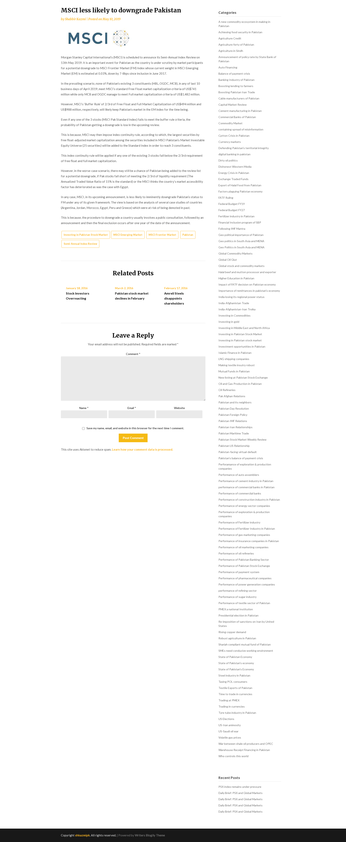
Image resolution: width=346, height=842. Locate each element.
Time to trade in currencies (235, 694)
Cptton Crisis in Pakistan (233, 135)
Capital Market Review (232, 104)
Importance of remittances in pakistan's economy (249, 290)
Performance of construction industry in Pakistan (249, 499)
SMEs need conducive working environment (245, 650)
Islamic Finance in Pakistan (234, 352)
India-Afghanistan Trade (233, 303)
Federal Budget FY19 (231, 203)
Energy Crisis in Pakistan (233, 172)
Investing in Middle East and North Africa (244, 328)
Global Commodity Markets (235, 253)
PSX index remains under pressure (239, 786)
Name (84, 408)
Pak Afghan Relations (231, 396)
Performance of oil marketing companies (243, 547)
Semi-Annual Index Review (80, 243)
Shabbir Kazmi (75, 19)
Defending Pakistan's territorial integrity (243, 148)
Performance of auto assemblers (238, 474)
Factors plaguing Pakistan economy (240, 191)
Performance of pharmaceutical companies (245, 578)
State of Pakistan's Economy (236, 669)
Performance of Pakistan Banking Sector (243, 559)
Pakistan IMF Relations (232, 421)
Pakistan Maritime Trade (233, 433)
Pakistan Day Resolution (233, 408)
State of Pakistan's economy (236, 663)
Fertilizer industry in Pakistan (236, 216)
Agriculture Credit (229, 38)
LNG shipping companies (233, 359)
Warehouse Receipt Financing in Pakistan (244, 750)
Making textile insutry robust (236, 365)
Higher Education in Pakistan (236, 278)
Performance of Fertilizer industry (239, 522)
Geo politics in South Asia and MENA (241, 241)
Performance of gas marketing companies (244, 534)
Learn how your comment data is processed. (142, 449)
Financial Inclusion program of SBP (239, 222)
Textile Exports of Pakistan (235, 688)
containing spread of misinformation (240, 129)
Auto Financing (227, 67)
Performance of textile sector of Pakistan (244, 603)
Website (179, 408)
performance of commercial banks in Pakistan (246, 487)
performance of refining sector (237, 590)
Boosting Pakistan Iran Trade (236, 92)
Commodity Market (230, 123)
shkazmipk (82, 835)
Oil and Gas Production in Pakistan (240, 383)
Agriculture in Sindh (230, 50)
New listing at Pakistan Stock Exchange (243, 377)
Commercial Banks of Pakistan (237, 117)
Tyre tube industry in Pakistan (237, 712)
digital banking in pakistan (234, 154)
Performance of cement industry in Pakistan (245, 481)
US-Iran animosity (229, 725)
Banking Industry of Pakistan (236, 79)
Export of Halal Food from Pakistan (239, 185)
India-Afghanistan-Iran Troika (236, 309)
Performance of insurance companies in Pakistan (248, 541)
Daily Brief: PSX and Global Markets (240, 793)
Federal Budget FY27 (231, 210)
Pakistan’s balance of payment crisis (240, 458)
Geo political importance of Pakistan (241, 235)
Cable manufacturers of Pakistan (238, 98)
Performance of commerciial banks (239, 493)
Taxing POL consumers (232, 681)
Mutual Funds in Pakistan (234, 371)
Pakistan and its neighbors (234, 402)
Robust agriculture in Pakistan (237, 638)
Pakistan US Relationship (234, 445)
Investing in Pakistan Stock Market (86, 234)
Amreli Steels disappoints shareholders (174, 298)
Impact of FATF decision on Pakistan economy (247, 284)
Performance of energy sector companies (244, 505)
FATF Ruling (225, 197)
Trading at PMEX (228, 700)
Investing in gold (228, 321)
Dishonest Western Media (234, 166)
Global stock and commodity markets (241, 266)
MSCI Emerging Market (127, 234)
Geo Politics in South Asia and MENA (241, 247)
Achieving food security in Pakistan (240, 32)
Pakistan (187, 234)
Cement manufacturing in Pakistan (240, 110)
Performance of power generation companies (246, 584)
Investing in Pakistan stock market (240, 340)
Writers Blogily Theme (150, 835)
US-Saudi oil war (228, 731)
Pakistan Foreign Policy (232, 414)
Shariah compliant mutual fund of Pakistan (244, 644)
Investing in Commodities (234, 315)
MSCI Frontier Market (162, 234)
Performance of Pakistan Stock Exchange (244, 565)
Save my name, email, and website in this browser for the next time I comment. (135, 428)
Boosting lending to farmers (235, 86)
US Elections (226, 719)
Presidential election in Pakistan (238, 615)
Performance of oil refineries (236, 553)
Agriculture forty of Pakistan (236, 44)
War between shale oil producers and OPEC (245, 743)
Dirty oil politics (228, 160)
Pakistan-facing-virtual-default (237, 452)
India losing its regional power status (241, 297)
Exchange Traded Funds (233, 179)
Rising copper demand (232, 632)
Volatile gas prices (229, 737)
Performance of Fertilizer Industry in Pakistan (246, 528)
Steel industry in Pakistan (234, 675)
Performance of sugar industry (237, 596)
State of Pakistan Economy (235, 657)
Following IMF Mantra (231, 228)
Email (132, 408)
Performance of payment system (238, 572)
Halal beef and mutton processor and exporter (247, 272)
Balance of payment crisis (234, 73)
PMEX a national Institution (235, 609)
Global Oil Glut (227, 259)
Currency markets (229, 141)
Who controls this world (233, 756)
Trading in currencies (231, 706)
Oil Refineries (226, 390)
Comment (133, 354)
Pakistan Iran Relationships (235, 427)
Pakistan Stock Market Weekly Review (242, 439)
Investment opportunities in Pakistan (241, 346)
